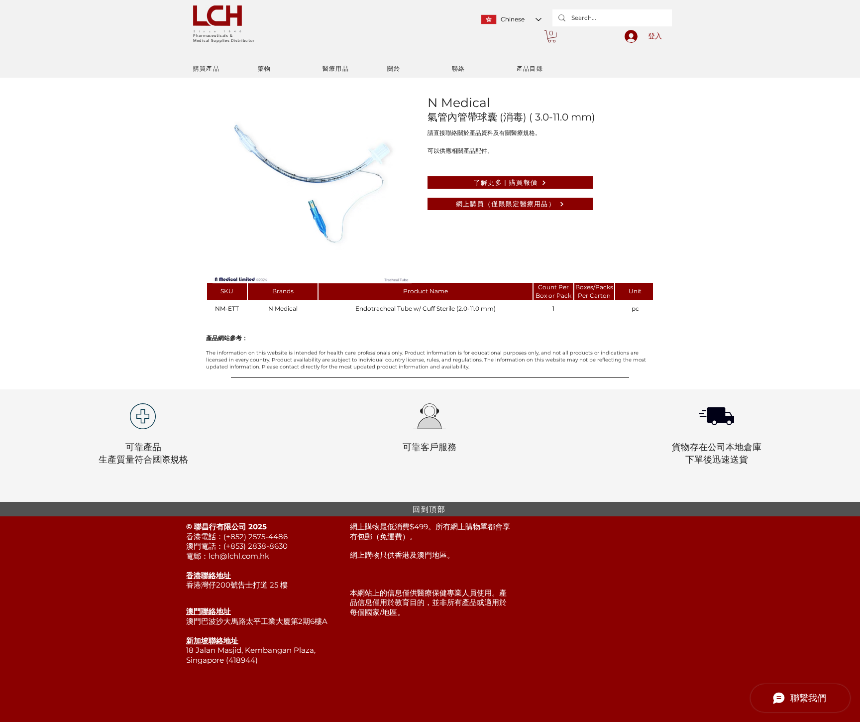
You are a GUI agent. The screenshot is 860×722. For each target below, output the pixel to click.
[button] (551, 36)
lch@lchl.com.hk (239, 556)
